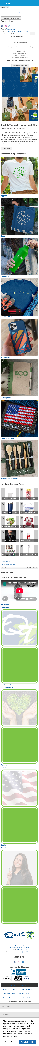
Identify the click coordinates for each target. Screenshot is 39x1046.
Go (32, 34)
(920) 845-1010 (11, 29)
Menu (7, 3)
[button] (4, 7)
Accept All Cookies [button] (27, 1042)
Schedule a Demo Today (19, 66)
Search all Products (16, 36)
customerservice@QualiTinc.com (17, 31)
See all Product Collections (8, 564)
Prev (3, 81)
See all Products (6, 561)
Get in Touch (6, 149)
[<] (3, 567)
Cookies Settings (11, 1042)
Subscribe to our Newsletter (11, 18)
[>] (5, 567)
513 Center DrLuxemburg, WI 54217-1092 (19, 946)
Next (35, 81)
